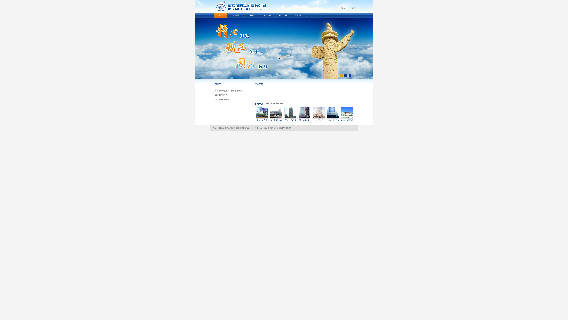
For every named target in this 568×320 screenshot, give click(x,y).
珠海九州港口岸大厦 (272, 120)
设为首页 (344, 8)
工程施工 (252, 15)
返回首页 (353, 8)
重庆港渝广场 (298, 120)
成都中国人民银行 (328, 120)
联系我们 (298, 15)
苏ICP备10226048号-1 (249, 128)
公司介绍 (236, 15)
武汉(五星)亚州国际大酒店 (288, 120)
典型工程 (283, 15)
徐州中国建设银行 (313, 120)
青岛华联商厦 (255, 120)
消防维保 (267, 15)
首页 (221, 15)
